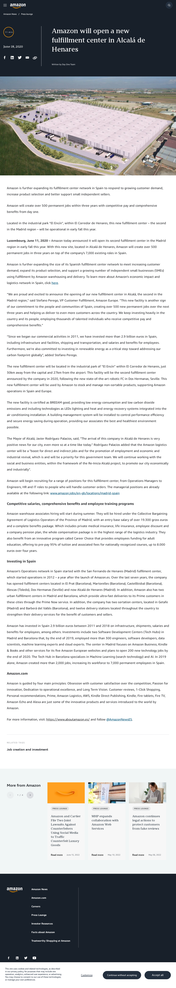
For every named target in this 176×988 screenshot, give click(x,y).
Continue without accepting (122, 975)
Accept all (157, 975)
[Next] (30, 795)
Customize (86, 975)
